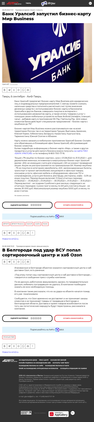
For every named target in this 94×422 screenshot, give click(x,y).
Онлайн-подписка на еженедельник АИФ (35, 363)
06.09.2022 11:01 (7, 10)
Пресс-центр (43, 360)
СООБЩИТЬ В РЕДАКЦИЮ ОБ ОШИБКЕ (73, 368)
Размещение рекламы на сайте (31, 365)
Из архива (14, 84)
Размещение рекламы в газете (57, 365)
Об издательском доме (28, 360)
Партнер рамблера (40, 413)
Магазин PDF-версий (58, 360)
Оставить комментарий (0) (73, 205)
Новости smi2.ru (10, 239)
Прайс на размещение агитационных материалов (38, 368)
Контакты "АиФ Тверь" (61, 363)
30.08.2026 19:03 (8, 246)
